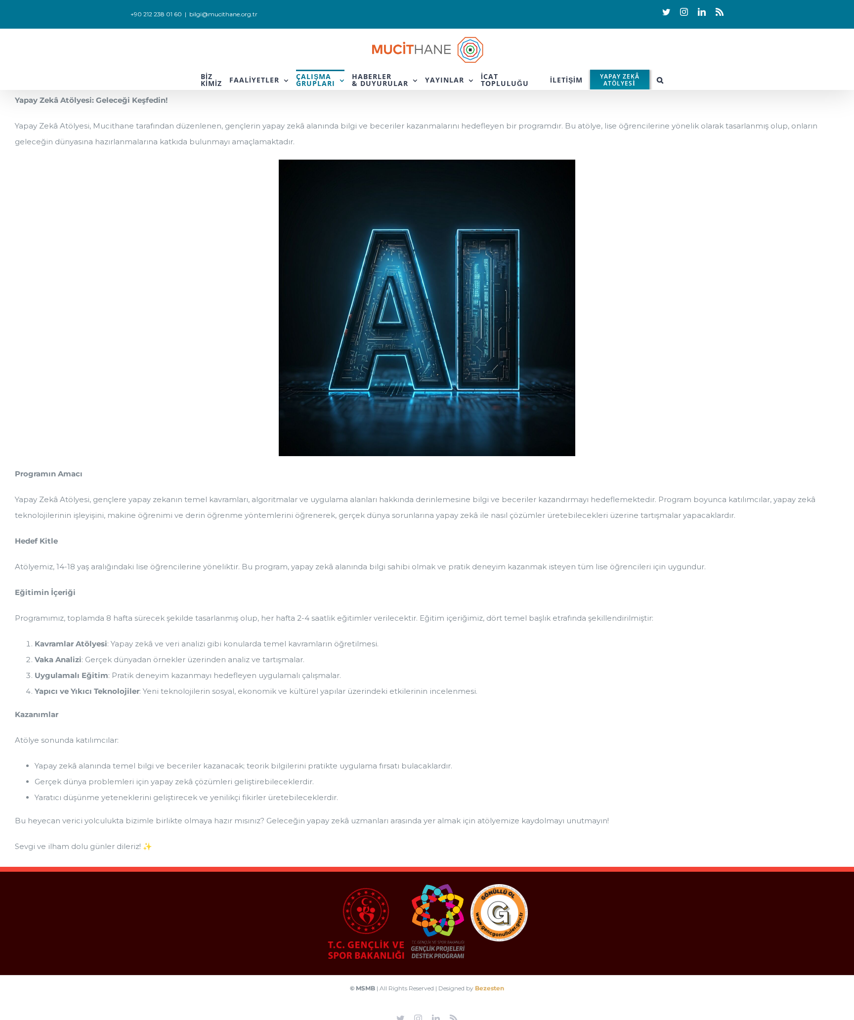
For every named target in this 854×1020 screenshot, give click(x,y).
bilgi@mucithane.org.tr (223, 14)
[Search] (660, 79)
